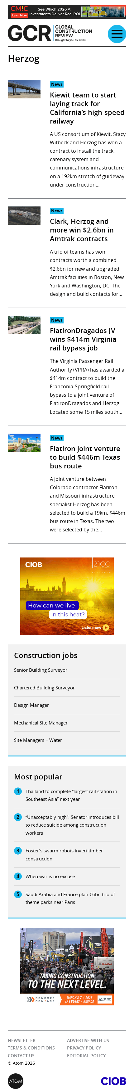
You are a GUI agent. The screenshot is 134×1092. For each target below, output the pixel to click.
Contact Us (21, 1055)
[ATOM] (37, 1081)
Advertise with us (88, 1040)
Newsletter (22, 1040)
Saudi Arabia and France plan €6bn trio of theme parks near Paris (70, 898)
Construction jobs (46, 655)
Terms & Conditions (31, 1048)
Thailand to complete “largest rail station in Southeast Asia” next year (71, 795)
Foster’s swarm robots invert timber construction (64, 854)
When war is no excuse (50, 876)
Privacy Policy (84, 1048)
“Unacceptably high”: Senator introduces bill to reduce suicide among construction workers (72, 825)
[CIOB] (96, 1081)
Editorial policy (86, 1055)
